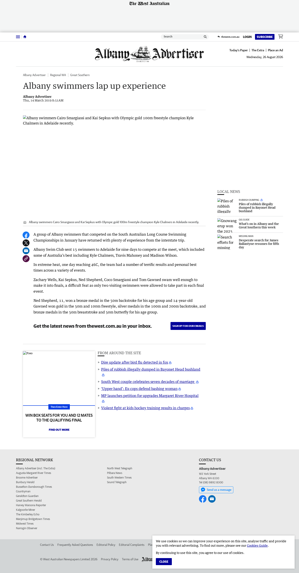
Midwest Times (24, 523)
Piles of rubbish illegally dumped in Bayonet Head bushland (150, 369)
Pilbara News (114, 473)
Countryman (23, 491)
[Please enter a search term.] (205, 37)
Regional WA (58, 75)
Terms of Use (130, 559)
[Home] (25, 36)
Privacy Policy (109, 559)
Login (247, 37)
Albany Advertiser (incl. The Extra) (35, 468)
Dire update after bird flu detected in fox (134, 362)
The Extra (258, 50)
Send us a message (219, 489)
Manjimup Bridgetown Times (33, 519)
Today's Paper (238, 50)
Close (163, 561)
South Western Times (119, 477)
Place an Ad (275, 50)
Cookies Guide (257, 545)
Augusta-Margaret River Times (33, 473)
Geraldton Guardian (27, 496)
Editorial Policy (106, 544)
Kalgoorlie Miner (25, 509)
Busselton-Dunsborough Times (34, 486)
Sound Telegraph (117, 482)
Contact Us (47, 544)
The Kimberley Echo (27, 514)
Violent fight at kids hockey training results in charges (145, 408)
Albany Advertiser (34, 75)
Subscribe (265, 37)
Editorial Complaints (131, 544)
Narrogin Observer (26, 528)
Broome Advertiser (27, 477)
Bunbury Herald (25, 482)
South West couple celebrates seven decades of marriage (148, 381)
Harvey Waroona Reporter (31, 505)
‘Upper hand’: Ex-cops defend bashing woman (139, 388)
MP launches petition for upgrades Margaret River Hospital (150, 395)
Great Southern (80, 75)
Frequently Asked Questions (75, 544)
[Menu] (18, 36)
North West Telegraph (119, 468)
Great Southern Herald (29, 500)
